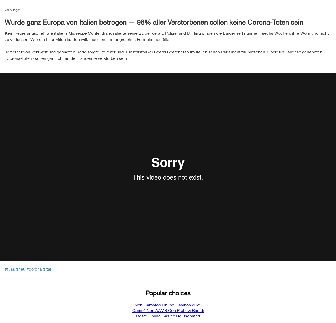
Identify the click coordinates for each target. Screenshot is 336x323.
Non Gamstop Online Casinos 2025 (168, 305)
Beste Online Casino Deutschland (168, 316)
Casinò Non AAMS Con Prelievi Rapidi (168, 310)
